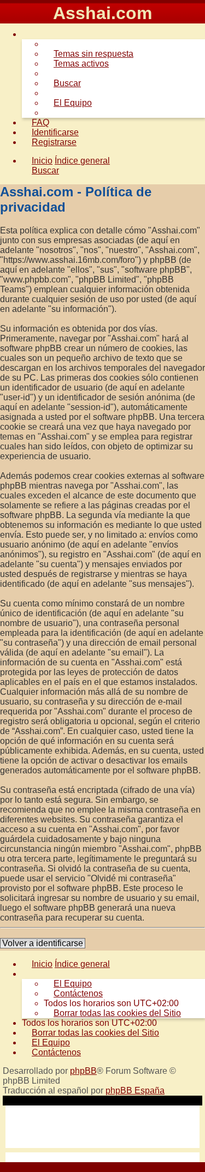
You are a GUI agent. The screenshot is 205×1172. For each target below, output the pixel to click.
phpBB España (135, 1090)
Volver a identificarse (42, 943)
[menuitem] (88, 53)
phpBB (83, 1070)
